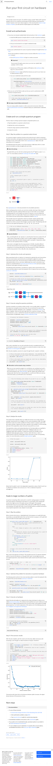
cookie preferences (17, 755)
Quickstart (39, 35)
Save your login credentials (30, 727)
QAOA (28, 715)
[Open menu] (1, 1)
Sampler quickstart (28, 436)
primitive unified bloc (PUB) (30, 314)
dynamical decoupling (14, 601)
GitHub (23, 737)
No (15, 734)
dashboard (39, 68)
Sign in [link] (50, 1)
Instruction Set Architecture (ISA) (28, 263)
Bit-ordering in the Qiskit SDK (29, 153)
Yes (8, 734)
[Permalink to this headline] (7, 11)
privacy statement (17, 762)
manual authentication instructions (15, 107)
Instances (17, 72)
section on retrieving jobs (14, 348)
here (32, 758)
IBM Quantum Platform (18, 57)
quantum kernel (17, 717)
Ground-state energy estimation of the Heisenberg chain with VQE (26, 712)
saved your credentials (11, 270)
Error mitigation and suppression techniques (16, 606)
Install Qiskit (33, 719)
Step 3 (35, 216)
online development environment (18, 723)
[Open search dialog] (46, 1)
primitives (40, 309)
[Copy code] (44, 40)
